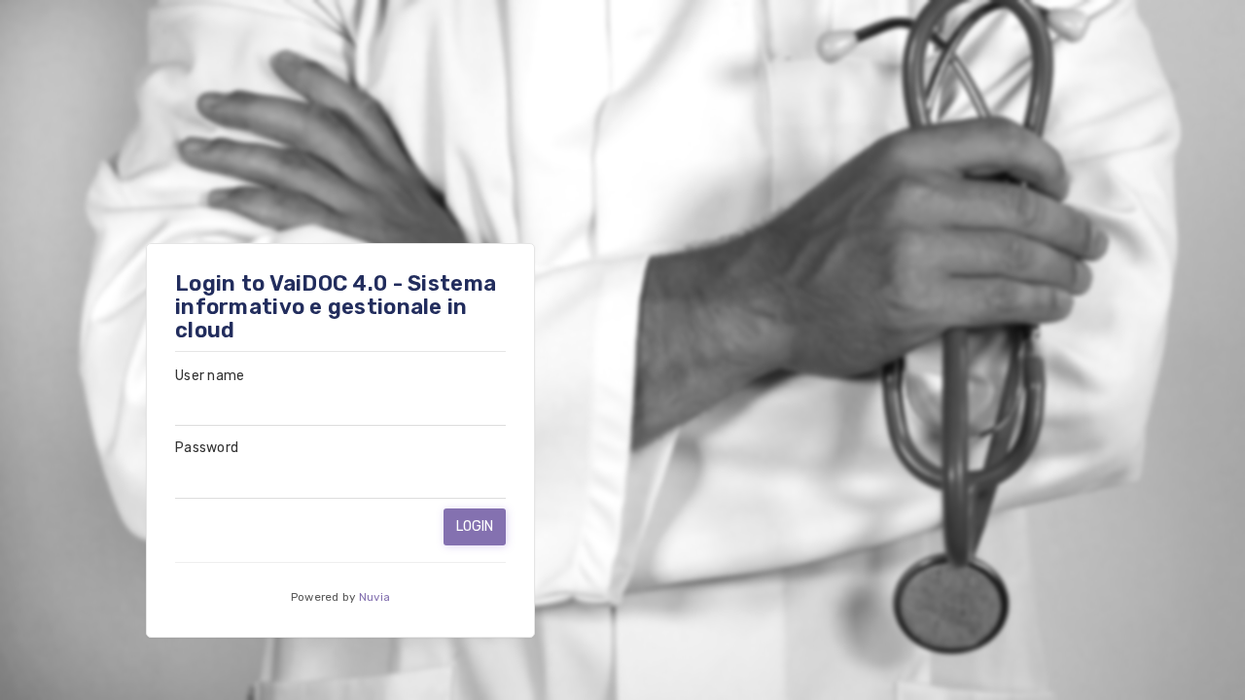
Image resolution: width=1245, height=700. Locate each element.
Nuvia (374, 597)
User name (210, 376)
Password (206, 447)
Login (475, 526)
